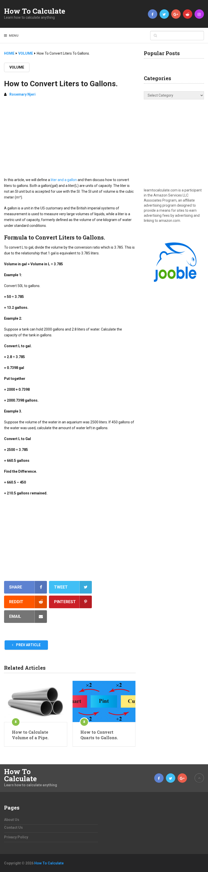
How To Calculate (34, 11)
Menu (14, 35)
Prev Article (28, 645)
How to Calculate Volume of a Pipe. (30, 734)
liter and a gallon (64, 180)
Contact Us (13, 827)
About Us (11, 820)
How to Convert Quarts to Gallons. (99, 734)
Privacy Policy (16, 837)
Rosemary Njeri (22, 94)
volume (16, 67)
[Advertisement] (69, 139)
